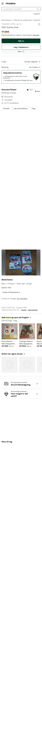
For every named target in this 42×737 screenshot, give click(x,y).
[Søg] (37, 9)
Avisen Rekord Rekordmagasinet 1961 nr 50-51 (8, 342)
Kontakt (6, 108)
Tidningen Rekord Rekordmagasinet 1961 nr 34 (25, 342)
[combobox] (21, 9)
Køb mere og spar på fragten (15, 317)
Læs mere (35, 35)
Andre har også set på (13, 354)
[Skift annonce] (39, 24)
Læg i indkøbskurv (21, 47)
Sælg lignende (33, 310)
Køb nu (21, 41)
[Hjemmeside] (10, 3)
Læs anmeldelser (20, 108)
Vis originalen (22, 299)
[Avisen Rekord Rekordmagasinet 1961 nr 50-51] (10, 331)
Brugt (29, 284)
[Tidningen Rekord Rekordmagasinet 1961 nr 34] (27, 331)
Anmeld (23, 310)
